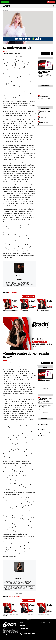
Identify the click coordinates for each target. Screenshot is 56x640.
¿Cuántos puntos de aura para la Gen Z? (44, 112)
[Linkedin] (6, 634)
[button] (49, 6)
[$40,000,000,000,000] (28, 304)
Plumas (6, 10)
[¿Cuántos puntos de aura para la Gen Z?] (11, 304)
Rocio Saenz (14, 292)
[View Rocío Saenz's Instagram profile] (19, 275)
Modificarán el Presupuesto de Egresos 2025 (44, 90)
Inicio (4, 10)
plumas (9, 292)
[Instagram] (4, 634)
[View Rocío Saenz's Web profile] (22, 275)
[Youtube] (15, 634)
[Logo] (7, 6)
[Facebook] (45, 53)
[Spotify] (10, 634)
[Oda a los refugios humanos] (45, 304)
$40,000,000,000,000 (42, 117)
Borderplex (40, 88)
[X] (48, 53)
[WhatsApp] (42, 53)
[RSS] (8, 634)
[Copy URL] (52, 53)
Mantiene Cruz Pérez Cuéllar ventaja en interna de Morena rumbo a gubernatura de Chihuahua (44, 72)
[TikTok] (11, 634)
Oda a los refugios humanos (43, 122)
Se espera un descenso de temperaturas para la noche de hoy (45, 97)
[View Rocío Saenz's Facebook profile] (16, 275)
